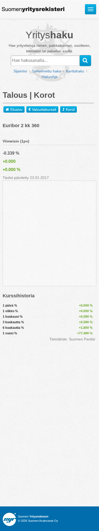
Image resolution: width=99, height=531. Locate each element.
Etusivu (16, 109)
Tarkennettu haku (46, 71)
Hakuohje (50, 77)
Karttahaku (75, 71)
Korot (70, 109)
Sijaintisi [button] (20, 71)
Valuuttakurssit (44, 109)
